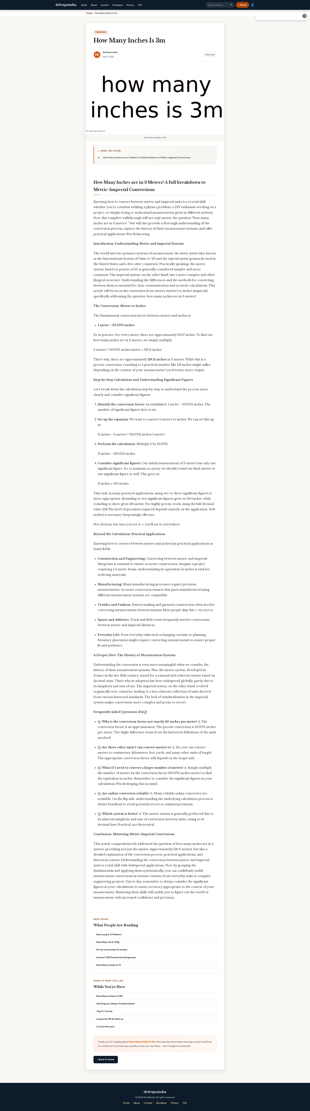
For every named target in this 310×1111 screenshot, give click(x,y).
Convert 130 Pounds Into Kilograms (116, 957)
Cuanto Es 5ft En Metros (109, 1018)
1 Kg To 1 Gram (104, 1011)
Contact (105, 5)
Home (84, 5)
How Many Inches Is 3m (142, 1041)
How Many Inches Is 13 (108, 964)
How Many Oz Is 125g (107, 941)
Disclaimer (118, 5)
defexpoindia (66, 5)
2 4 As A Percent (105, 1026)
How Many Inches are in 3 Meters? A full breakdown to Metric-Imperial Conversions (147, 157)
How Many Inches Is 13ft (109, 995)
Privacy (130, 5)
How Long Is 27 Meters (108, 934)
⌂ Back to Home (105, 1059)
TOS (140, 5)
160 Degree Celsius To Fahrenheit (115, 1003)
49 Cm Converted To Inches (111, 949)
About (94, 5)
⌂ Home (242, 5)
